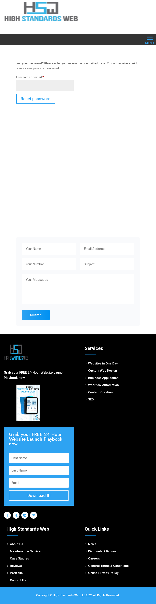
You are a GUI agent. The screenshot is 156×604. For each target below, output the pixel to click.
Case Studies (19, 558)
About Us (16, 544)
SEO (91, 399)
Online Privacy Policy (103, 573)
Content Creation (100, 392)
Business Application (103, 378)
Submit (36, 315)
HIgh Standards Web (27, 529)
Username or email (30, 77)
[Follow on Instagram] (24, 514)
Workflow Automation (103, 385)
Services (94, 348)
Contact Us (18, 580)
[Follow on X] (15, 514)
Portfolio (16, 573)
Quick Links (97, 529)
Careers (94, 558)
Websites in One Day (103, 363)
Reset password (36, 98)
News (92, 544)
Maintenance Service (25, 551)
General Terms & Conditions (108, 566)
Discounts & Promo (102, 551)
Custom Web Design (102, 370)
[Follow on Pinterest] (33, 514)
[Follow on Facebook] (7, 514)
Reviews (16, 566)
